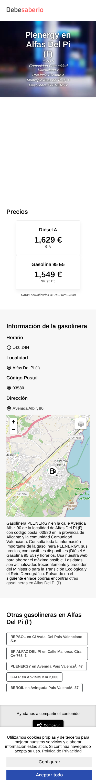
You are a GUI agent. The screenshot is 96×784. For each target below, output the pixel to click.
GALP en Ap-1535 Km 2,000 (34, 677)
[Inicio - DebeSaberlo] (25, 12)
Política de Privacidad (62, 751)
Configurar (49, 761)
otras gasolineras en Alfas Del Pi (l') (42, 580)
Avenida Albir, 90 (28, 408)
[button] (53, 471)
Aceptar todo (49, 774)
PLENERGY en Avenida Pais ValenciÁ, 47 (46, 666)
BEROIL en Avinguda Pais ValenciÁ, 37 (44, 688)
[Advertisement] (48, 147)
